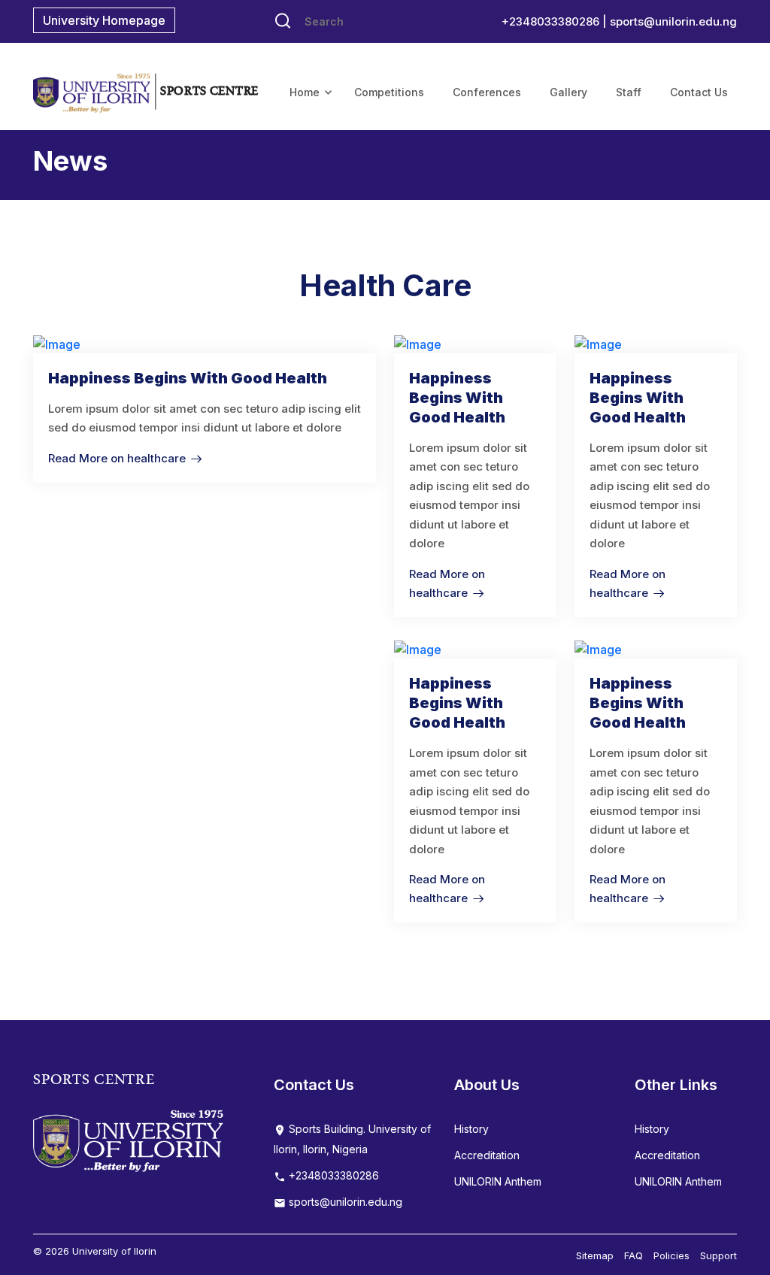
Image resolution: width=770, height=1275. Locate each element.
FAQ (633, 1255)
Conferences (487, 92)
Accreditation (487, 1155)
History (471, 1128)
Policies (671, 1255)
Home (305, 92)
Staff (628, 92)
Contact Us (699, 92)
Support (718, 1255)
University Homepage (104, 20)
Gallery (568, 92)
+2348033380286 (332, 1175)
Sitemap (595, 1255)
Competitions (389, 92)
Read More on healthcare (117, 458)
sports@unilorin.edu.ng (673, 21)
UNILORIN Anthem (497, 1181)
